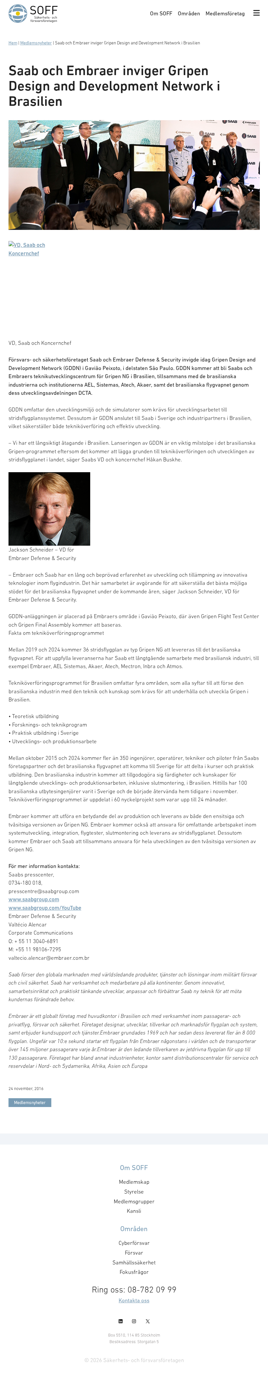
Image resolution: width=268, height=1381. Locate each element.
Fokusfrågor (134, 1272)
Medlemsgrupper (134, 1201)
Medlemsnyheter (36, 42)
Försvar (134, 1252)
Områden (189, 13)
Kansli (134, 1211)
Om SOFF (161, 13)
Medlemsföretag (225, 13)
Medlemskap (134, 1182)
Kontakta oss (134, 1300)
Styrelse (134, 1191)
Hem (12, 42)
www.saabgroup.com (33, 899)
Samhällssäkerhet (134, 1262)
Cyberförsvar (134, 1243)
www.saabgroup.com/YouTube (44, 908)
